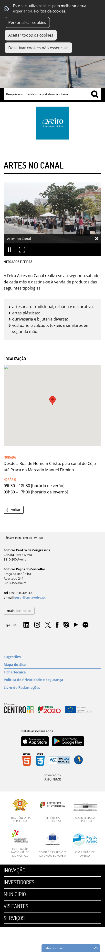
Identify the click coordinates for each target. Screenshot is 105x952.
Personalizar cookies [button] (27, 22)
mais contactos (19, 610)
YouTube (76, 626)
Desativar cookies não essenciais (38, 47)
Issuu (66, 625)
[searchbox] (52, 94)
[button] (52, 400)
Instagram (37, 625)
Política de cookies (49, 11)
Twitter (48, 625)
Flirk (85, 625)
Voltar (16, 509)
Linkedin (26, 625)
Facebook (57, 625)
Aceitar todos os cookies (30, 35)
